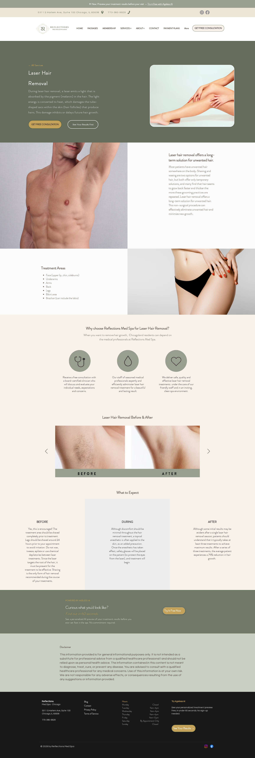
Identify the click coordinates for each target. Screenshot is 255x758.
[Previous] (46, 451)
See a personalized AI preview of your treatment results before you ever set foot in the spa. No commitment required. (98, 620)
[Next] (208, 451)
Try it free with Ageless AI (160, 4)
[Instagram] (202, 12)
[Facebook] (207, 12)
